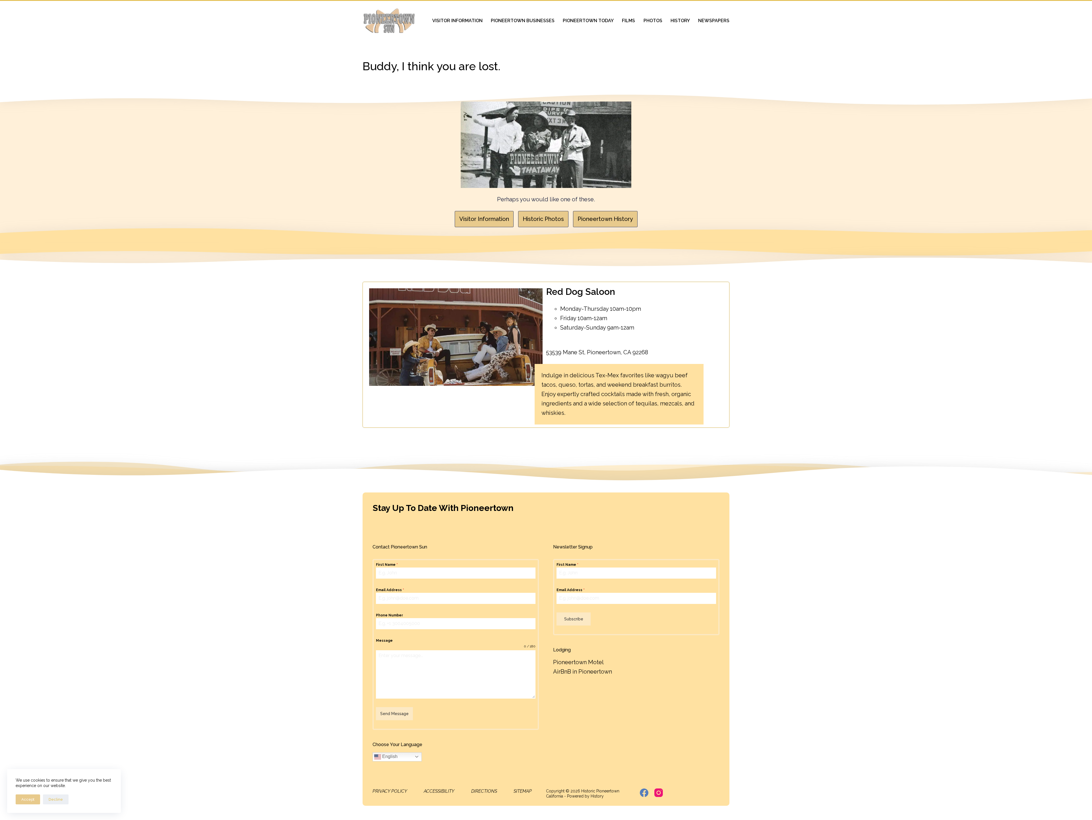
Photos (653, 20)
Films (628, 20)
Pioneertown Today (588, 20)
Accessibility (439, 791)
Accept (27, 799)
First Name (387, 565)
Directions (484, 791)
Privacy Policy (390, 791)
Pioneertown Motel (578, 662)
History (680, 20)
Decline (56, 799)
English (389, 756)
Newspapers (713, 20)
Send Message (394, 713)
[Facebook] (644, 792)
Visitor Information (457, 20)
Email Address (390, 590)
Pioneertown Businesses (523, 20)
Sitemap (523, 791)
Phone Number (389, 615)
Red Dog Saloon (580, 291)
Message (384, 641)
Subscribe (573, 619)
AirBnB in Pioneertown (582, 671)
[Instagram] (658, 792)
